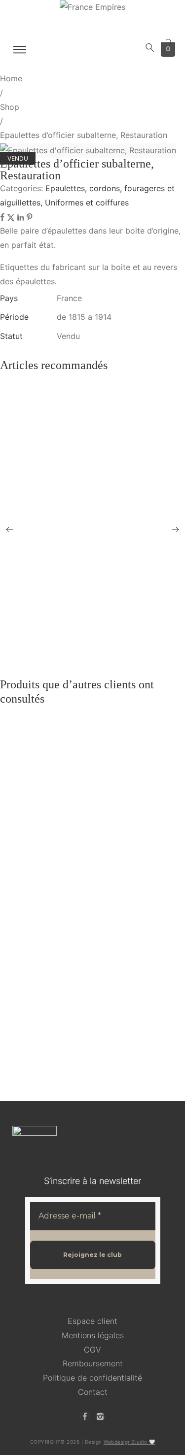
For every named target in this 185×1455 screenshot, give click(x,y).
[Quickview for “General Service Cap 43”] (102, 529)
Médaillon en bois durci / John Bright (68, 790)
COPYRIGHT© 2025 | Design (92, 1442)
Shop (9, 107)
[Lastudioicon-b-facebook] (84, 1416)
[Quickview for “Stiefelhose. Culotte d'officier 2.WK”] (102, 558)
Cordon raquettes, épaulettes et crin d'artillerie (80, 404)
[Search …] (150, 49)
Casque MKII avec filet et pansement (67, 655)
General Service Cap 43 (47, 529)
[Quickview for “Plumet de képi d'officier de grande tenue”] (102, 440)
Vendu (68, 336)
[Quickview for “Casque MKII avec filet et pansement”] (102, 655)
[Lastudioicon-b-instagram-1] (100, 1416)
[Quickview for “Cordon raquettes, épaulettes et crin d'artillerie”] (102, 404)
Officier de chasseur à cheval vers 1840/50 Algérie (88, 1065)
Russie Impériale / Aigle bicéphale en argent (78, 834)
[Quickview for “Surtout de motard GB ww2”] (102, 587)
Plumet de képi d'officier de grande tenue (73, 433)
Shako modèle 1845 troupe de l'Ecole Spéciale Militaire (96, 983)
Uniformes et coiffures (87, 202)
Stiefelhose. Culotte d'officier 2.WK (65, 558)
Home (11, 78)
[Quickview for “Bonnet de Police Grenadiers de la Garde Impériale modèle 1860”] (102, 621)
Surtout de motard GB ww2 (53, 587)
